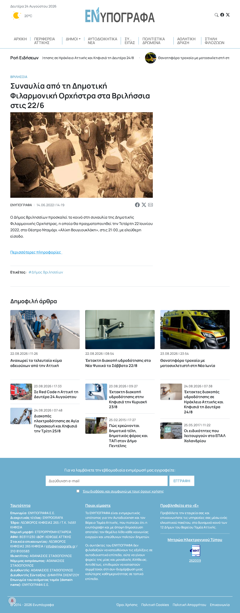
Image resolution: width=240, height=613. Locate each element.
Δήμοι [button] (72, 39)
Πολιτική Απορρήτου (189, 604)
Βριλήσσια (18, 77)
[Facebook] (222, 15)
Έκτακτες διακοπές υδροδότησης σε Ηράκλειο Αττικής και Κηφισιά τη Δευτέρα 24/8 (203, 402)
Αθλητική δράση (186, 41)
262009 (195, 560)
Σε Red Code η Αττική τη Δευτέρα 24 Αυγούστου (56, 394)
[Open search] (216, 15)
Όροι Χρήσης (127, 604)
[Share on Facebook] (137, 205)
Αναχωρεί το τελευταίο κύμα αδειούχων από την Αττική (36, 363)
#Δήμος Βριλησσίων (45, 272)
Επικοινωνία (220, 604)
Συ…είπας (130, 41)
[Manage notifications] (12, 601)
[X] (228, 15)
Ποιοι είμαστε (98, 505)
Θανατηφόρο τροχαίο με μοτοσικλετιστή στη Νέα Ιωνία (187, 363)
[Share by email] (150, 205)
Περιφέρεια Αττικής (44, 41)
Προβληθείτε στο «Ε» (179, 505)
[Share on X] (144, 205)
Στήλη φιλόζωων (214, 41)
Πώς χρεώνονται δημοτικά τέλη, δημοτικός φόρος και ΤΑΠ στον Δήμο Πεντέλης (128, 435)
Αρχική (20, 39)
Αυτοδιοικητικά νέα (102, 41)
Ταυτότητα (20, 505)
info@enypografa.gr (60, 546)
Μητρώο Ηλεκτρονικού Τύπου (195, 539)
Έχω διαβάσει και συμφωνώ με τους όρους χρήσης (123, 491)
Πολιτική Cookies (155, 604)
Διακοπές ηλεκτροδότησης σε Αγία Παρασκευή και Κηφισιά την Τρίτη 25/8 (56, 423)
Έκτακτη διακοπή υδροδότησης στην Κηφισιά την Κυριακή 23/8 (128, 399)
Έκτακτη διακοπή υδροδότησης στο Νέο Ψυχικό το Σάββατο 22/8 (118, 363)
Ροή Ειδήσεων (24, 57)
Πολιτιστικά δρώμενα (153, 41)
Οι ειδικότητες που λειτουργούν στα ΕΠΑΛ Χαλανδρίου (204, 435)
